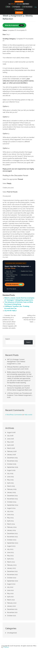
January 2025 (11, 492)
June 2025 (10, 477)
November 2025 (12, 461)
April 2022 (10, 596)
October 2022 (11, 578)
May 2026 (10, 442)
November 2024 (12, 499)
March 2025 (11, 486)
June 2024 (10, 514)
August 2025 (11, 470)
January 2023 (11, 568)
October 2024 (11, 502)
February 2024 (12, 527)
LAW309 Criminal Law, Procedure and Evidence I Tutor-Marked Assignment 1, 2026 (19, 395)
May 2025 (10, 480)
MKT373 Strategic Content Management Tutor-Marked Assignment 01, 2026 (16, 362)
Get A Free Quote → (12, 289)
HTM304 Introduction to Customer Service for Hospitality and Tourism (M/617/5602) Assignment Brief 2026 (19, 388)
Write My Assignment (14, 284)
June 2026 (10, 439)
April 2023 (10, 559)
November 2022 (12, 574)
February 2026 (12, 451)
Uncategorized (12, 633)
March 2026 (11, 448)
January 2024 (11, 530)
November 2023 (12, 537)
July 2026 (10, 435)
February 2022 (11, 603)
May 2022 (10, 593)
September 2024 (12, 505)
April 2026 (10, 445)
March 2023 (11, 562)
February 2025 (11, 489)
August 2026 (11, 432)
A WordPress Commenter (13, 414)
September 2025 (12, 467)
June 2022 (10, 590)
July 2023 (10, 549)
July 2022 (10, 587)
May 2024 (10, 518)
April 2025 (10, 483)
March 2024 (11, 524)
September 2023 (12, 543)
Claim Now (19, 12)
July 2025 (10, 473)
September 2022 (12, 581)
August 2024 (11, 508)
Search (7, 339)
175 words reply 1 (10, 310)
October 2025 (11, 464)
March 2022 (11, 600)
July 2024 (10, 511)
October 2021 (11, 615)
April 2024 (10, 521)
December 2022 (12, 571)
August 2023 (11, 546)
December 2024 (12, 495)
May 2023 (10, 555)
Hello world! (28, 414)
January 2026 (11, 454)
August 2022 (11, 584)
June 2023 (10, 552)
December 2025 (12, 458)
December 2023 (12, 533)
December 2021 (12, 609)
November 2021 (12, 612)
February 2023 (11, 565)
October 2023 (11, 540)
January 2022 (11, 606)
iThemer (6, 647)
